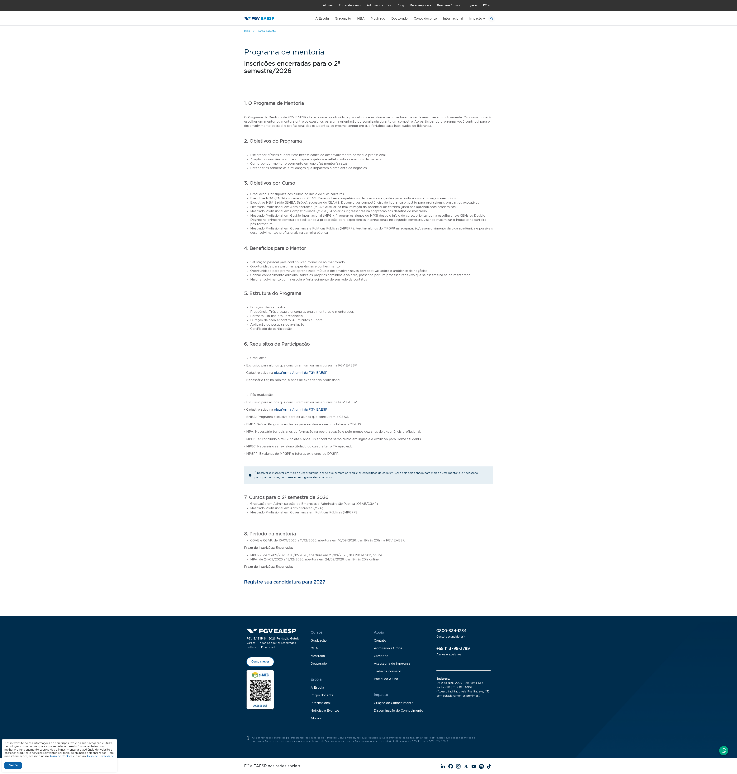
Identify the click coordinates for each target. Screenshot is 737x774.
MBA (361, 18)
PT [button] (485, 5)
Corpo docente (425, 18)
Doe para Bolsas (448, 5)
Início (247, 31)
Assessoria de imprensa (392, 663)
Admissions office (379, 5)
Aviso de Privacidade (100, 756)
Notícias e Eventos (325, 710)
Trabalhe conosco (387, 671)
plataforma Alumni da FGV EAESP (300, 372)
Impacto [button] (475, 18)
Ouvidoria (381, 656)
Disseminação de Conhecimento (398, 710)
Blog (401, 5)
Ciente (13, 765)
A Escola (322, 18)
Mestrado (378, 18)
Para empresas (420, 5)
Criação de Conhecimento (393, 703)
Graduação (343, 18)
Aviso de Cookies (61, 756)
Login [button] (470, 5)
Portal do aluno (350, 5)
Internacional (453, 18)
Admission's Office (388, 648)
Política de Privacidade (261, 647)
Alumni (328, 5)
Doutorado (399, 18)
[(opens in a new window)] (260, 689)
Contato (380, 640)
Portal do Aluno (386, 679)
